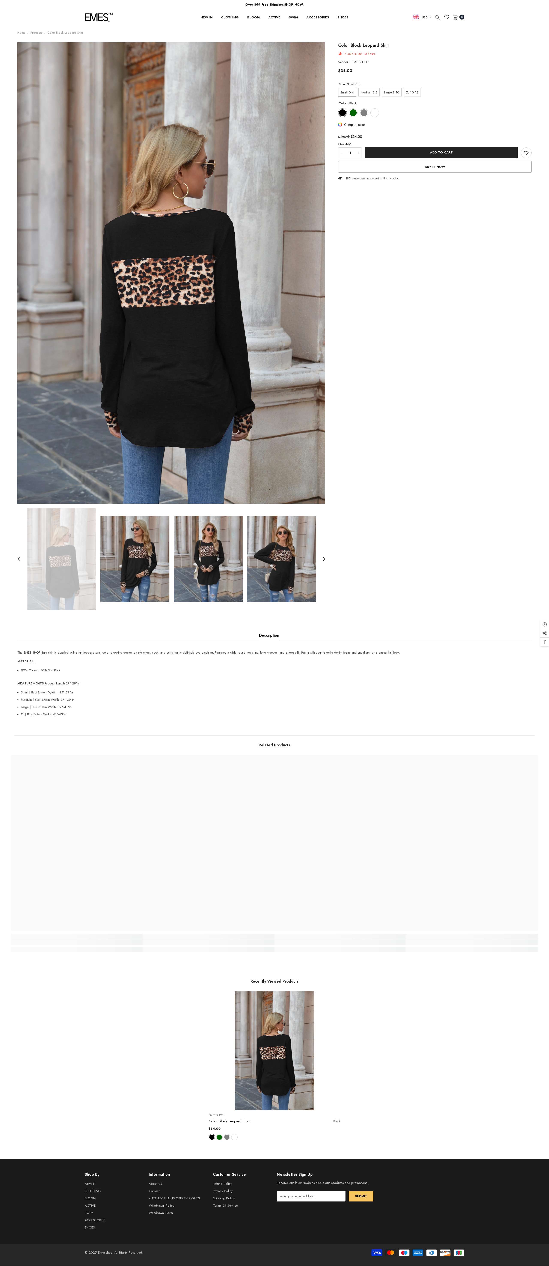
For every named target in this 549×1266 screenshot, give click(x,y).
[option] (171, 273)
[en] (416, 17)
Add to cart (441, 152)
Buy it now (435, 166)
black (212, 1137)
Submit (361, 1196)
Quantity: (344, 144)
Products (36, 32)
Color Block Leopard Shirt (275, 1121)
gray (227, 1137)
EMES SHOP (360, 62)
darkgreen (219, 1137)
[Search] (437, 17)
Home (21, 32)
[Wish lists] (446, 17)
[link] (77, 942)
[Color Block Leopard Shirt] (275, 1050)
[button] (18, 559)
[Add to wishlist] (526, 152)
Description (269, 635)
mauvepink (234, 1137)
